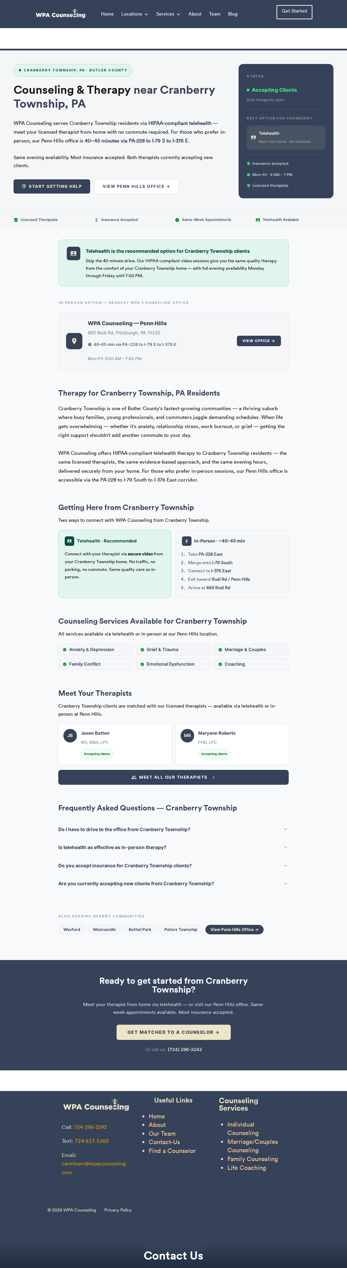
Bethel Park (140, 929)
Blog (233, 14)
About (195, 14)
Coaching (235, 664)
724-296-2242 (90, 1127)
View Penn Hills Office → (136, 186)
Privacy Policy (118, 1210)
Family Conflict (85, 664)
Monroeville (104, 929)
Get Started (294, 11)
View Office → (258, 340)
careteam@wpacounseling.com (94, 1168)
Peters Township (181, 929)
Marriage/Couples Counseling (252, 1146)
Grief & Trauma (162, 649)
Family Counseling (252, 1159)
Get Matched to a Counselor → (173, 1032)
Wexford (71, 929)
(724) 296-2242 (185, 1049)
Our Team (162, 1133)
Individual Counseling (243, 1128)
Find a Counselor (172, 1151)
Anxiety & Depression (91, 649)
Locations (131, 14)
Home (107, 14)
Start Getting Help (55, 186)
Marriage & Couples (245, 649)
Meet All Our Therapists (173, 777)
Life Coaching (246, 1168)
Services (165, 14)
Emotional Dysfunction (171, 664)
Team (215, 14)
